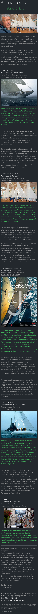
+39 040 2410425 (10, 598)
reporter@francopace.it (15, 600)
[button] (19, 192)
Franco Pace (14, 2)
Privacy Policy (6, 612)
